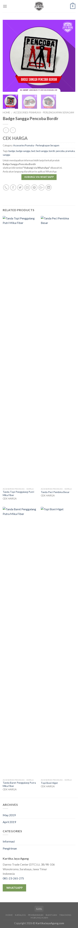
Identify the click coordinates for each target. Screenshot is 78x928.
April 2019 (9, 822)
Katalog (20, 915)
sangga (6, 154)
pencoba (60, 151)
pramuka (70, 151)
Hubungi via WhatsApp (39, 177)
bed (33, 151)
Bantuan (51, 915)
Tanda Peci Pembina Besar (55, 492)
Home (6, 112)
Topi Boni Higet (49, 782)
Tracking (65, 915)
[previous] (8, 56)
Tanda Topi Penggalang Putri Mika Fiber (18, 493)
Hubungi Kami (39, 917)
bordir (52, 151)
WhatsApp (14, 887)
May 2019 (9, 815)
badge (12, 151)
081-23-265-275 (13, 878)
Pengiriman (10, 848)
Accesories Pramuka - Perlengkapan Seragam (43, 112)
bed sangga (42, 151)
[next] (69, 56)
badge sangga (23, 151)
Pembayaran (36, 915)
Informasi (9, 841)
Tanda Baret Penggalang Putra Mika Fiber (19, 784)
